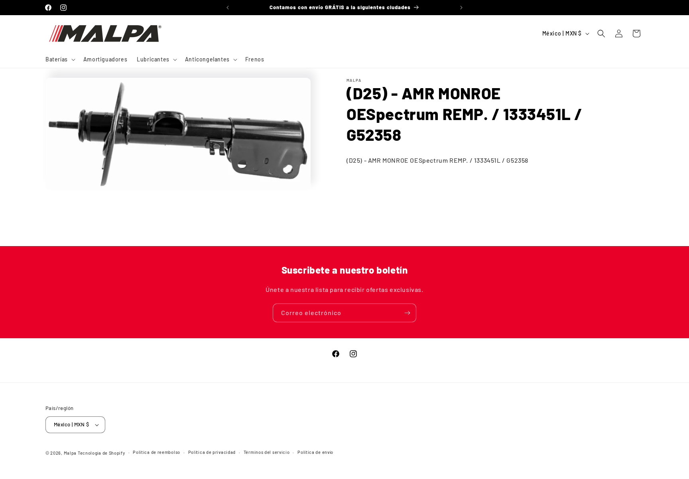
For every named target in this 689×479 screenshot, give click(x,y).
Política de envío (315, 452)
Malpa (70, 452)
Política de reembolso (156, 452)
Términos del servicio (267, 452)
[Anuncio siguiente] (461, 7)
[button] (60, 59)
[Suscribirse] (407, 313)
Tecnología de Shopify (101, 452)
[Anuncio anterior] (227, 7)
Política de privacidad (212, 452)
